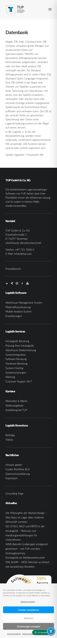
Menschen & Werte (16, 401)
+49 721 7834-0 (24, 249)
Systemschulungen (15, 372)
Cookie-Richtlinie (14, 633)
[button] (50, 9)
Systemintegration (15, 354)
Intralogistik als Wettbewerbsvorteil (25, 557)
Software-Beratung (16, 359)
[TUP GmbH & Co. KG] (15, 9)
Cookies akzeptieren (28, 609)
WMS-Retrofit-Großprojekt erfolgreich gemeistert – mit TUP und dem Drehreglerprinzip (26, 548)
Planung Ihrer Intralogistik (19, 345)
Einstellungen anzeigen (28, 626)
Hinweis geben (13, 465)
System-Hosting (14, 368)
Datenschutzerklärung (31, 633)
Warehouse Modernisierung (20, 350)
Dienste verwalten (28, 601)
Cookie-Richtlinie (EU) (17, 469)
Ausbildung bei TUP (16, 410)
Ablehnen (28, 618)
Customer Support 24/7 (18, 381)
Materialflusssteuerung (18, 307)
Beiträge (10, 435)
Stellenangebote (14, 405)
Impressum (11, 478)
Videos (9, 439)
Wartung (10, 377)
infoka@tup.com (23, 253)
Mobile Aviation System (18, 311)
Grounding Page (14, 493)
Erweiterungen (13, 316)
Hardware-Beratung (16, 363)
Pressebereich (13, 268)
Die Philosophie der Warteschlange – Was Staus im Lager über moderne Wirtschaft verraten (26, 517)
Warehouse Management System (23, 302)
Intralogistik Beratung (17, 341)
